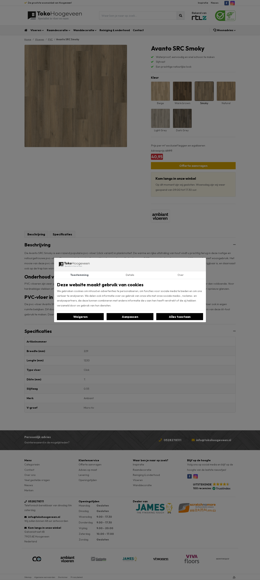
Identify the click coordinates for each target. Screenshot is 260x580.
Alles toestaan (180, 317)
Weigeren (80, 317)
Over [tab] (181, 275)
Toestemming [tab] (79, 275)
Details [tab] (130, 275)
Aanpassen (130, 317)
